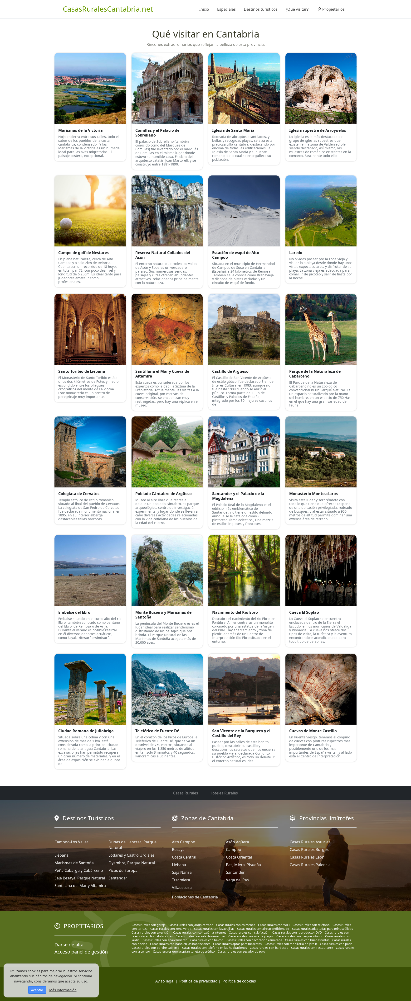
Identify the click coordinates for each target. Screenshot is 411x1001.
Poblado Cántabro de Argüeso (163, 493)
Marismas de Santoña (74, 862)
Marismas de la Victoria (80, 130)
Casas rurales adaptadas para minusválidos (322, 928)
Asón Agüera (237, 842)
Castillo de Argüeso (230, 371)
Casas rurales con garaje (149, 925)
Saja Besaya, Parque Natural (79, 878)
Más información (63, 990)
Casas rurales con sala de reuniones (200, 936)
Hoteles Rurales (224, 793)
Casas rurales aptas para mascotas (237, 944)
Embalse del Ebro (74, 612)
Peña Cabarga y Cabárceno (78, 870)
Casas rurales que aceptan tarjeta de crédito (184, 951)
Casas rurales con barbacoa (269, 947)
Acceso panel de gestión (81, 952)
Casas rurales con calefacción (249, 932)
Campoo (233, 849)
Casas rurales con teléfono (311, 925)
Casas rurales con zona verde (170, 928)
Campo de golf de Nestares (83, 252)
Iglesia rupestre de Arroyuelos (317, 130)
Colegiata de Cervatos (78, 493)
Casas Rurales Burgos (309, 849)
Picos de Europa (122, 870)
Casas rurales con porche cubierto (155, 947)
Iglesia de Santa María (233, 130)
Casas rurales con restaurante (312, 947)
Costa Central (184, 857)
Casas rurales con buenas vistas (307, 940)
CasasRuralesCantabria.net (108, 9)
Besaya (178, 849)
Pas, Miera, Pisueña (243, 864)
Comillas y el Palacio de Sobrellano (157, 133)
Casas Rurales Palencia (310, 864)
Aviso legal (164, 981)
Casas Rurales (185, 793)
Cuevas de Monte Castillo (313, 730)
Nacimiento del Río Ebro (235, 612)
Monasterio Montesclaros (313, 493)
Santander (117, 878)
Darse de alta (68, 944)
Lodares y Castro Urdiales (131, 855)
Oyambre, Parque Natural (131, 862)
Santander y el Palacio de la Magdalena (238, 496)
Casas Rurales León (307, 857)
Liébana (61, 855)
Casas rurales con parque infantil (299, 936)
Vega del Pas (237, 880)
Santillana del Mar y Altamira (80, 885)
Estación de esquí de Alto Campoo (235, 255)
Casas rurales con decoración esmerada (254, 940)
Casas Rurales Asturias (310, 842)
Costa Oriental (239, 857)
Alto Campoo (183, 842)
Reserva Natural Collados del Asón (162, 255)
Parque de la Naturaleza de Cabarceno (315, 374)
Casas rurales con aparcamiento (164, 940)
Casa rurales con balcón (207, 940)
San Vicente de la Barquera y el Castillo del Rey (241, 733)
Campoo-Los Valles (71, 842)
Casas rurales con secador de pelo (241, 951)
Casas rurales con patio (336, 944)
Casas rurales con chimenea (235, 925)
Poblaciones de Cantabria (195, 897)
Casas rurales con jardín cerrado (190, 925)
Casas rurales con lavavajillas (214, 928)
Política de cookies (239, 981)
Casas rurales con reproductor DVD (297, 932)
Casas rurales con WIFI (274, 925)
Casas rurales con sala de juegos (251, 936)
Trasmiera (181, 880)
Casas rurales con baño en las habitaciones (180, 944)
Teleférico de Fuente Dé (157, 730)
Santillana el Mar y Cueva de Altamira (162, 374)
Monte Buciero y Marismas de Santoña (163, 615)
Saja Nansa (182, 872)
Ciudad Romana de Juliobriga (86, 730)
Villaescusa (182, 887)
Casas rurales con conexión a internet (199, 932)
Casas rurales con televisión (151, 932)
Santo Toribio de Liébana (81, 371)
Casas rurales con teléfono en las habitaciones (214, 947)
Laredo (295, 252)
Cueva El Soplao (304, 612)
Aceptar (37, 990)
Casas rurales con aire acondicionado (263, 928)
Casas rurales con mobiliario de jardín (290, 944)
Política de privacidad (198, 981)
